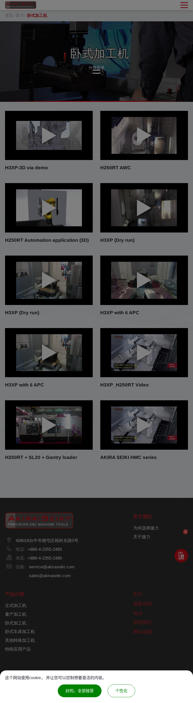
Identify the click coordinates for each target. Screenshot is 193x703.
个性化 (121, 691)
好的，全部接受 (80, 691)
